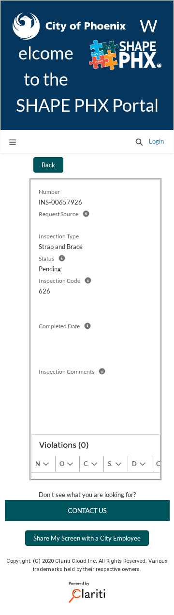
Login (156, 141)
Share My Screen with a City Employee (87, 538)
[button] (139, 141)
